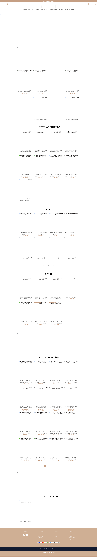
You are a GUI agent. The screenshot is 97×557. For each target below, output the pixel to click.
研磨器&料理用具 (53, 9)
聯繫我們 (56, 534)
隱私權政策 (72, 539)
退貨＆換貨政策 (72, 537)
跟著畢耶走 (67, 9)
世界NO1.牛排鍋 (35, 9)
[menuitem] (43, 265)
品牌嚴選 (73, 9)
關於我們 (56, 536)
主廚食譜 (40, 537)
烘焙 (41, 9)
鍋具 (29, 9)
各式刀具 (45, 9)
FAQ (56, 537)
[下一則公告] (79, 1)
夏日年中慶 (24, 9)
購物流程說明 (71, 534)
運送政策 (71, 536)
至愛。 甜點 (60, 9)
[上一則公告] (17, 1)
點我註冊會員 (40, 536)
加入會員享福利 (40, 534)
